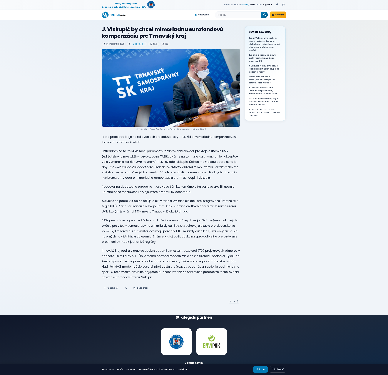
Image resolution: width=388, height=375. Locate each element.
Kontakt (279, 14)
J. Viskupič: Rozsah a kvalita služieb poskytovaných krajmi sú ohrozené (264, 112)
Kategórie (203, 14)
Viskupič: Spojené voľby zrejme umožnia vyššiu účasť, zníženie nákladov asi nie (264, 101)
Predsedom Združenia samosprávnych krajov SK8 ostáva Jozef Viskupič (262, 79)
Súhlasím (260, 369)
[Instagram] (283, 4)
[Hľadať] (264, 15)
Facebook (112, 287)
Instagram (142, 287)
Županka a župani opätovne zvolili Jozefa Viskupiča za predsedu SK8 (262, 58)
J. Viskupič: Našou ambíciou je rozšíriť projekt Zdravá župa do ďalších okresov (264, 69)
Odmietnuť (278, 369)
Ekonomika (138, 44)
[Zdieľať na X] (125, 287)
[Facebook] (277, 4)
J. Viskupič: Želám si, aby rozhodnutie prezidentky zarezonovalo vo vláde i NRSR (263, 90)
